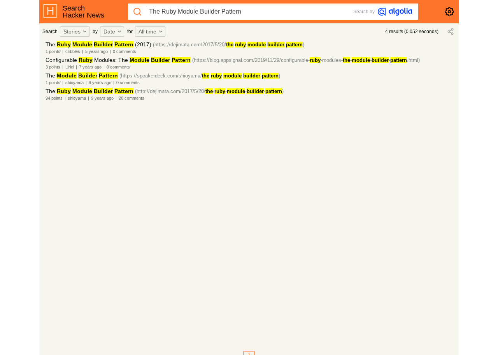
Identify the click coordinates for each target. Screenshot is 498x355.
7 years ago (90, 67)
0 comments (124, 51)
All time (147, 31)
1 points (53, 51)
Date (109, 31)
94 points (54, 98)
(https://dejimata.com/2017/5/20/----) (228, 44)
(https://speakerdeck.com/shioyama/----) (199, 76)
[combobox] (76, 31)
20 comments (131, 98)
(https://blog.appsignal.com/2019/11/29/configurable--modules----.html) (306, 60)
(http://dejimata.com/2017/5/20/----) (209, 91)
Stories (72, 31)
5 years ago (96, 51)
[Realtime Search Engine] (395, 12)
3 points (53, 67)
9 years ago (100, 82)
